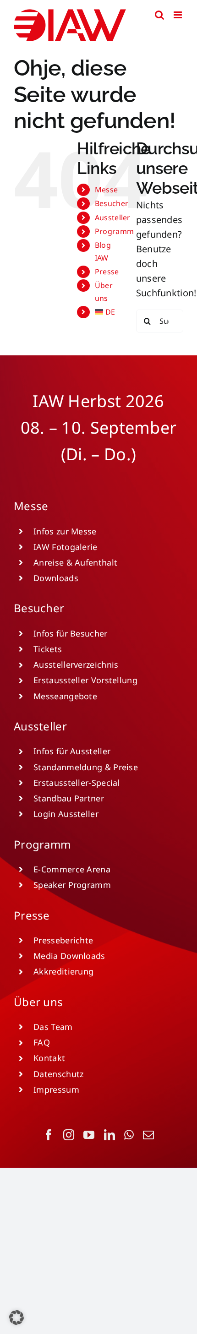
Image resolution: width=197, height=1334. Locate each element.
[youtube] (88, 1134)
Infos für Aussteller (71, 751)
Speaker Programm (72, 884)
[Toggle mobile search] (159, 15)
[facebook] (48, 1134)
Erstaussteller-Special (76, 782)
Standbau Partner (68, 798)
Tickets (47, 648)
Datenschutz (58, 1073)
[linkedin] (109, 1134)
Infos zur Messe (65, 531)
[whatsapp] (129, 1134)
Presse (107, 272)
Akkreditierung (63, 971)
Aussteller (113, 217)
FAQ (41, 1042)
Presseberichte (63, 940)
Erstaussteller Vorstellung (85, 680)
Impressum (56, 1089)
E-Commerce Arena (71, 869)
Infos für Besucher (70, 633)
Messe (106, 190)
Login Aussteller (65, 813)
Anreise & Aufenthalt (75, 562)
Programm (114, 231)
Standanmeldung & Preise (85, 767)
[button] (16, 1317)
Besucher (111, 203)
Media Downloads (69, 955)
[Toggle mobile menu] (178, 15)
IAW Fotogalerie (65, 546)
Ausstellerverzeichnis (75, 664)
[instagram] (68, 1134)
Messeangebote (65, 696)
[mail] (148, 1134)
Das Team (52, 1026)
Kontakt (49, 1057)
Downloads (55, 577)
